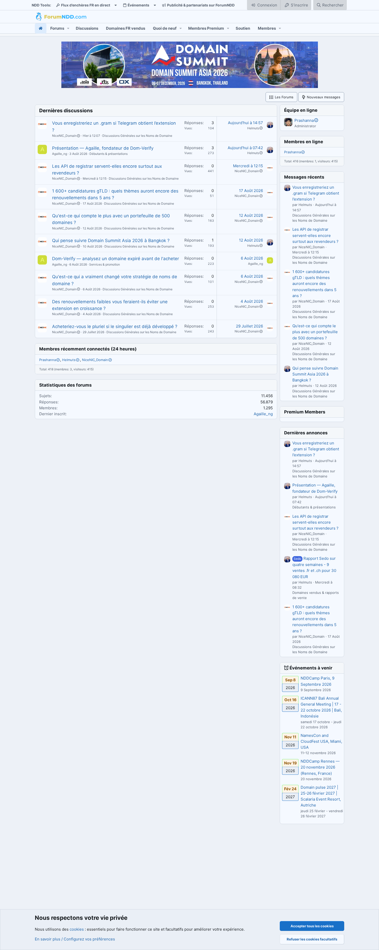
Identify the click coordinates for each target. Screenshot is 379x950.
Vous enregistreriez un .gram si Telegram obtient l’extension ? (315, 193)
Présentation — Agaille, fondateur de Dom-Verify (102, 148)
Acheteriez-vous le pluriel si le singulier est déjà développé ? (114, 326)
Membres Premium (206, 28)
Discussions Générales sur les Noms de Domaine (137, 136)
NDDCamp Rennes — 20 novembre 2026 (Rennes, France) (320, 767)
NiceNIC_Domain (64, 136)
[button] (68, 28)
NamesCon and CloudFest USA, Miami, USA (321, 741)
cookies (77, 929)
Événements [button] (138, 5)
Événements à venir (311, 667)
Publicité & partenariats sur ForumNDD (201, 5)
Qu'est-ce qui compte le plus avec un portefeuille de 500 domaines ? (315, 331)
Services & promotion (104, 264)
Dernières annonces (306, 432)
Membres (267, 28)
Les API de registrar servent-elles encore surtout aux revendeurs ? (315, 235)
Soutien (243, 28)
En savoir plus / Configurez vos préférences (75, 939)
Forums (57, 28)
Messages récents (304, 177)
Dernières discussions (66, 111)
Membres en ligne (303, 141)
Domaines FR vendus (125, 28)
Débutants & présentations (108, 154)
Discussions (87, 28)
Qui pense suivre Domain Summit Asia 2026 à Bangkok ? (111, 240)
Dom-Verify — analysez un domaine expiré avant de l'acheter (115, 258)
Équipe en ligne (300, 110)
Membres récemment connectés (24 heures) (88, 349)
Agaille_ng (59, 154)
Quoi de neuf (165, 28)
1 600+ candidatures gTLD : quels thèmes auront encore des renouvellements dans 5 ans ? (314, 283)
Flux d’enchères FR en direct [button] (85, 5)
